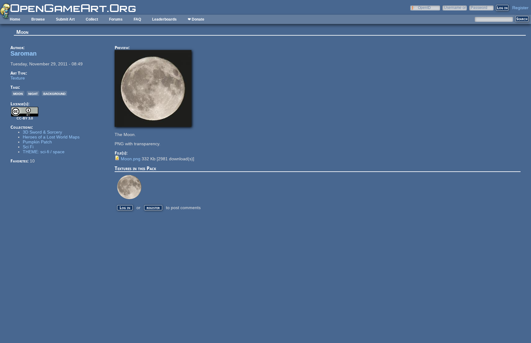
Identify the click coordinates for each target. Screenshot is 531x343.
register (153, 207)
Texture (17, 78)
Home (15, 19)
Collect (92, 19)
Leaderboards (164, 19)
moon (18, 93)
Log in (125, 207)
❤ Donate (196, 19)
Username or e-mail (455, 8)
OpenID (424, 8)
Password (479, 8)
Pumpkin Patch (37, 141)
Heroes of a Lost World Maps (51, 136)
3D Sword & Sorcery (42, 132)
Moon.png (130, 158)
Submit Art (65, 19)
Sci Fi (28, 146)
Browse (38, 19)
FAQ (137, 19)
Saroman (23, 53)
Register (520, 7)
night (33, 93)
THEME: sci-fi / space (44, 151)
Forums (116, 19)
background (54, 93)
